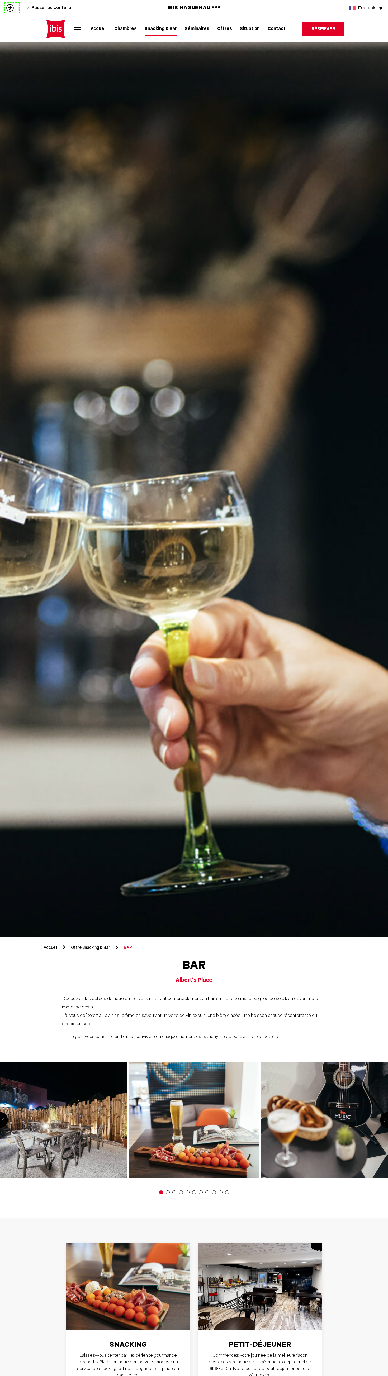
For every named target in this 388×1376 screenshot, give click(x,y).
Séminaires (197, 28)
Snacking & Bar (161, 28)
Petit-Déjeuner (260, 1344)
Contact (277, 28)
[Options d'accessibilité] (12, 7)
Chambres (125, 28)
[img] (56, 29)
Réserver (323, 28)
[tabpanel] (194, 489)
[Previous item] (4, 1120)
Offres (224, 28)
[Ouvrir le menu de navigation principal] (77, 29)
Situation (250, 28)
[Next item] (384, 1120)
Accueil (98, 28)
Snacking (128, 1344)
